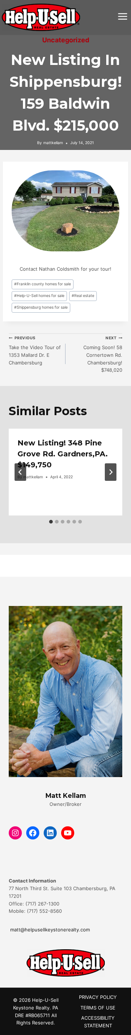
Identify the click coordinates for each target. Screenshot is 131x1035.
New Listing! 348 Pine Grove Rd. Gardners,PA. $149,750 (62, 454)
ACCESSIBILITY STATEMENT (98, 1021)
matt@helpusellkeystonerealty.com (49, 929)
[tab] (51, 522)
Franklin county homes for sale (42, 284)
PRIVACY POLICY (98, 997)
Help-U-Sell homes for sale (39, 295)
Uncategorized (65, 40)
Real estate (83, 295)
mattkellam (53, 142)
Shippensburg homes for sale (41, 307)
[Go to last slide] (20, 472)
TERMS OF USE (97, 1008)
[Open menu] (122, 16)
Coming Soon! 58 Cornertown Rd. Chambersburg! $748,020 (102, 354)
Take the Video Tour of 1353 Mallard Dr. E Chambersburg (35, 351)
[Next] (110, 472)
